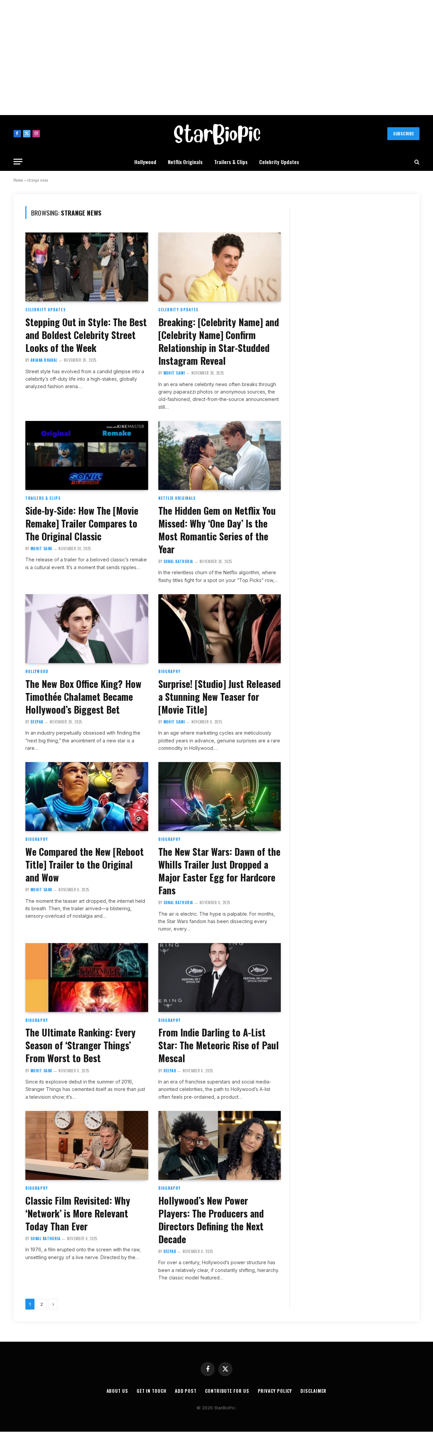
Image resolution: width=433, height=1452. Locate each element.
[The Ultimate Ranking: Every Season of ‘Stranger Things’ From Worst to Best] (86, 977)
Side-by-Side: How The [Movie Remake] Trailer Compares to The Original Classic (81, 523)
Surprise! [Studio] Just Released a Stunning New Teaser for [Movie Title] (219, 696)
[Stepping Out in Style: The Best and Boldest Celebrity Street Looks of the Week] (86, 266)
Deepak (36, 721)
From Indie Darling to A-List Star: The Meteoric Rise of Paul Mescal (218, 1045)
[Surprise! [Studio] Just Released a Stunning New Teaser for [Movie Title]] (219, 628)
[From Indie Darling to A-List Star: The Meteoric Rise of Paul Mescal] (219, 977)
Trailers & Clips (231, 161)
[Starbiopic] (216, 133)
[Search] (416, 161)
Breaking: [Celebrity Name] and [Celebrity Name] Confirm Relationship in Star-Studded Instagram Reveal (218, 341)
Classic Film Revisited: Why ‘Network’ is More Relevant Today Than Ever (77, 1213)
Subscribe (403, 133)
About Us (117, 1390)
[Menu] (18, 161)
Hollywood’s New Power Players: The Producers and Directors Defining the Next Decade (211, 1220)
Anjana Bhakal (44, 360)
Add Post (186, 1390)
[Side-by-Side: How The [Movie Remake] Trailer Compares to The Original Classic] (86, 455)
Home (18, 180)
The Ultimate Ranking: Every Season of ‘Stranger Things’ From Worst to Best (80, 1045)
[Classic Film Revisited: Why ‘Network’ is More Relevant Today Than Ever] (86, 1145)
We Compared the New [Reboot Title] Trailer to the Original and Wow (84, 864)
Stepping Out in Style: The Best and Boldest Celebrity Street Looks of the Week (86, 335)
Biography (169, 671)
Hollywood (145, 161)
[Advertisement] (216, 57)
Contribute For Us (227, 1390)
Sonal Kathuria (178, 561)
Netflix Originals (185, 161)
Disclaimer (313, 1390)
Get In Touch (151, 1390)
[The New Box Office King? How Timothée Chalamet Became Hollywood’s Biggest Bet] (86, 628)
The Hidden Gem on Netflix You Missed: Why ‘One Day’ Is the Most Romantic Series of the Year (217, 530)
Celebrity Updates (279, 161)
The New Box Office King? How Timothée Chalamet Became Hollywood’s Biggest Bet (83, 696)
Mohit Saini (174, 373)
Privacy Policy (275, 1390)
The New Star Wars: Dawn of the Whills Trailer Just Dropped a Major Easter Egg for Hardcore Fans (219, 871)
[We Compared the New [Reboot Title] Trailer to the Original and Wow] (86, 796)
